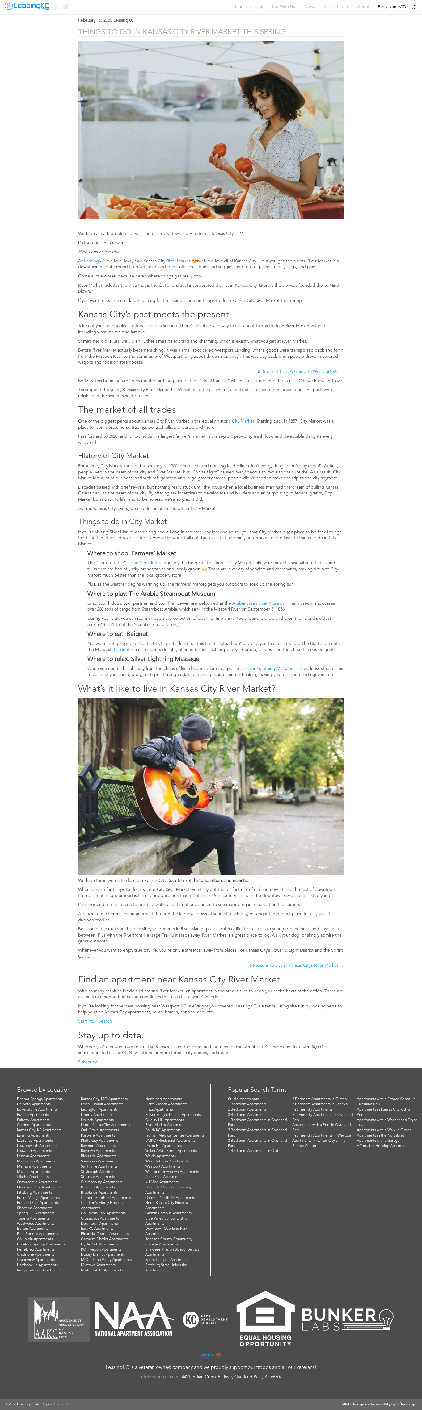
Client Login (336, 7)
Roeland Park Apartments (38, 1203)
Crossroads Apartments (100, 1218)
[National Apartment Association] (135, 1319)
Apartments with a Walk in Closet (384, 1130)
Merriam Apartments (34, 1167)
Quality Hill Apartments (164, 1120)
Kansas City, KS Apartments (39, 1130)
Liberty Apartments (96, 1115)
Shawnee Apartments (34, 1208)
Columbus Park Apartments (103, 1213)
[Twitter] (65, 7)
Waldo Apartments (160, 1156)
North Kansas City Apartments (105, 1125)
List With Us (283, 7)
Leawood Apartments (34, 1151)
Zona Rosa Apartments (163, 1177)
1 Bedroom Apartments (247, 1104)
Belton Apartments (32, 1229)
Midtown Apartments (98, 1265)
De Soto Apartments (34, 1104)
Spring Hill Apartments (35, 1213)
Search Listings (248, 7)
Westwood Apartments (35, 1224)
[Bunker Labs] (348, 1319)
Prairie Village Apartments (38, 1198)
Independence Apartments (39, 1270)
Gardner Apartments (34, 1125)
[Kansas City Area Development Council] (205, 1319)
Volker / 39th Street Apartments (171, 1151)
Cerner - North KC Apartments (170, 1198)
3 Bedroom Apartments (247, 1115)
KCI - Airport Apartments (101, 1250)
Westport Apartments (162, 1167)
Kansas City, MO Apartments (104, 1099)
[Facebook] (55, 7)
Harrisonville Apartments (37, 1265)
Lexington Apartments (99, 1110)
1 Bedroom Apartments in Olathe (255, 1151)
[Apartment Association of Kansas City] (59, 1319)
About (363, 7)
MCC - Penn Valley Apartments (106, 1260)
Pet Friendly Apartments (312, 1110)
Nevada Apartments (97, 1120)
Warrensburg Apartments (101, 1182)
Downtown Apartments (100, 1224)
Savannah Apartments (99, 1161)
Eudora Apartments (33, 1115)
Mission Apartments (33, 1172)
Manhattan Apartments (36, 1161)
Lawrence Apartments (35, 1141)
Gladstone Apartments (35, 1255)
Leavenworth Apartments (37, 1146)
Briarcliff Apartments (98, 1187)
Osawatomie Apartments (37, 1182)
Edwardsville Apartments (37, 1110)
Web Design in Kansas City (366, 1404)
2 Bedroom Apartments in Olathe (319, 1099)
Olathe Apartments (33, 1177)
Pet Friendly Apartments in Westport (322, 1135)
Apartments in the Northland (380, 1135)
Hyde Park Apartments (99, 1244)
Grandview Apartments (36, 1260)
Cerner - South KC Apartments (106, 1198)
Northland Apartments (163, 1099)
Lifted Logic (406, 1404)
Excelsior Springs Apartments (41, 1244)
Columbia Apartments (35, 1239)
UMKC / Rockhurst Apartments (170, 1141)
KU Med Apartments (162, 1182)
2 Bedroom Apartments (247, 1110)
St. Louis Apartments (98, 1177)
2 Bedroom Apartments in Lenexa (320, 1104)
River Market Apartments (165, 1125)
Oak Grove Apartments (100, 1130)
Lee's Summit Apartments (102, 1104)
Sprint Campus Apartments (167, 1260)
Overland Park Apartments (39, 1187)
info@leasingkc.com (159, 1377)
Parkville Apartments (98, 1135)
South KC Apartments (163, 1130)
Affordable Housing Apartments (383, 1146)
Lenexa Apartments (33, 1156)
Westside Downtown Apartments (172, 1172)
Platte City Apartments (99, 1141)
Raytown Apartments (98, 1151)
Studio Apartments (243, 1099)
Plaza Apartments (159, 1110)
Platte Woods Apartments (166, 1104)
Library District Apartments (103, 1255)
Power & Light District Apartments (173, 1115)
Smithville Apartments (99, 1167)
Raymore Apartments (98, 1146)
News (309, 7)
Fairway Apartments (33, 1120)
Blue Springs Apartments (37, 1234)
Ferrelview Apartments (35, 1250)
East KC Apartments (97, 1229)
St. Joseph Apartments (99, 1172)
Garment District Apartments (104, 1239)
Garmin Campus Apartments (168, 1213)
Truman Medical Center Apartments (174, 1135)
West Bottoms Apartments (166, 1161)
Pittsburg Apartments (34, 1193)
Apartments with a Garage (378, 1141)
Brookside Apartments (99, 1193)
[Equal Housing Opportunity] (266, 1319)
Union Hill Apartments (163, 1146)
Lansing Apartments (33, 1135)
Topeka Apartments (33, 1218)
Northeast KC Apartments (102, 1270)
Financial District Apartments (105, 1234)
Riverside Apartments (98, 1156)
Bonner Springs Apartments (40, 1099)
